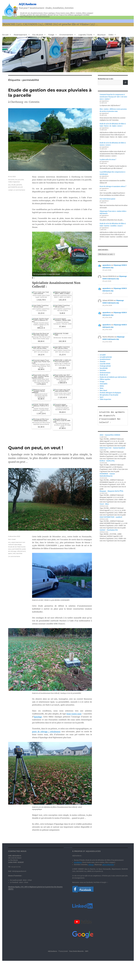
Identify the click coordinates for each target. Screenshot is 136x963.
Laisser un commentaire (16, 190)
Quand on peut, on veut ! (35, 447)
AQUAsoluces (27, 4)
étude (13, 185)
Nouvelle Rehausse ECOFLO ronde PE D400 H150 (62, 425)
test (14, 553)
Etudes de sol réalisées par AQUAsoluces (113, 377)
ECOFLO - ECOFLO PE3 (107, 461)
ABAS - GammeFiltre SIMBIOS (110, 435)
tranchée (19, 553)
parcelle (19, 185)
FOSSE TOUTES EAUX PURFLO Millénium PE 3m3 (41, 324)
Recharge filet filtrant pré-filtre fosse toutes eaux (41, 337)
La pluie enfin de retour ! (108, 159)
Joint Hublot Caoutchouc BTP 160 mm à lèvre (62, 351)
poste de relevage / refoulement (46, 731)
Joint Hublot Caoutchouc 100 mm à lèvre (62, 309)
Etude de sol (104, 375)
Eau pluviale (19, 179)
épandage (38, 717)
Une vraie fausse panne (107, 199)
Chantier (103, 361)
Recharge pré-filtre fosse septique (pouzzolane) (41, 423)
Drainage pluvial (105, 366)
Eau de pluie (37, 35)
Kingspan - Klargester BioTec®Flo (111, 491)
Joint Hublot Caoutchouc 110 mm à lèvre (41, 309)
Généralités (103, 384)
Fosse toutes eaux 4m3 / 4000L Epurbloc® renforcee (62, 379)
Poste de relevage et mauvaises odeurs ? (113, 186)
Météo (102, 386)
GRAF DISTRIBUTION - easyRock (111, 517)
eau (9, 185)
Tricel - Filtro (104, 504)
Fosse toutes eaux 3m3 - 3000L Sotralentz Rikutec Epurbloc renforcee (41, 380)
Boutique (101, 35)
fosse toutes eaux (74, 714)
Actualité (11, 179)
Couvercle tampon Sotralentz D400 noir (62, 408)
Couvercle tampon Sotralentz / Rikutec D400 (62, 323)
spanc (10, 553)
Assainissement (20, 35)
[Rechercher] (125, 82)
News (101, 388)
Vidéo (110, 35)
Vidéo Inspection (14, 182)
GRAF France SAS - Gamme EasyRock (112, 448)
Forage (51, 35)
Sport (101, 397)
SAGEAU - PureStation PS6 (109, 530)
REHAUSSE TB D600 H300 (62, 338)
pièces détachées (108, 865)
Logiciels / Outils (85, 35)
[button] (90, 253)
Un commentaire (14, 556)
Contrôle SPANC (105, 364)
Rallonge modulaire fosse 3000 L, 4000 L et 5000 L (62, 296)
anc (9, 542)
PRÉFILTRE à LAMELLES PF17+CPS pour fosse (62, 364)
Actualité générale (106, 357)
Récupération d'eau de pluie (109, 395)
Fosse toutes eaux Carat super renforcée (41, 296)
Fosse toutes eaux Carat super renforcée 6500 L (62, 394)
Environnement (66, 35)
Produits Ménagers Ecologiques (110, 393)
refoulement (21, 551)
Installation (78, 862)
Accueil (5, 35)
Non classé (12, 539)
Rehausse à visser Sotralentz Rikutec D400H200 (41, 395)
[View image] (62, 254)
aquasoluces (106, 265)
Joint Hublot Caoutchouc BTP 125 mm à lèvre (41, 351)
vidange (91, 865)
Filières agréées (105, 379)
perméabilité (12, 187)
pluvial (20, 187)
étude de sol (12, 547)
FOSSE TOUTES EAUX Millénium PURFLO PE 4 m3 (41, 410)
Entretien (103, 370)
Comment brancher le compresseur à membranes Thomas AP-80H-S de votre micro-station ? (113, 97)
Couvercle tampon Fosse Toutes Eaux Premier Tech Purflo (41, 366)
